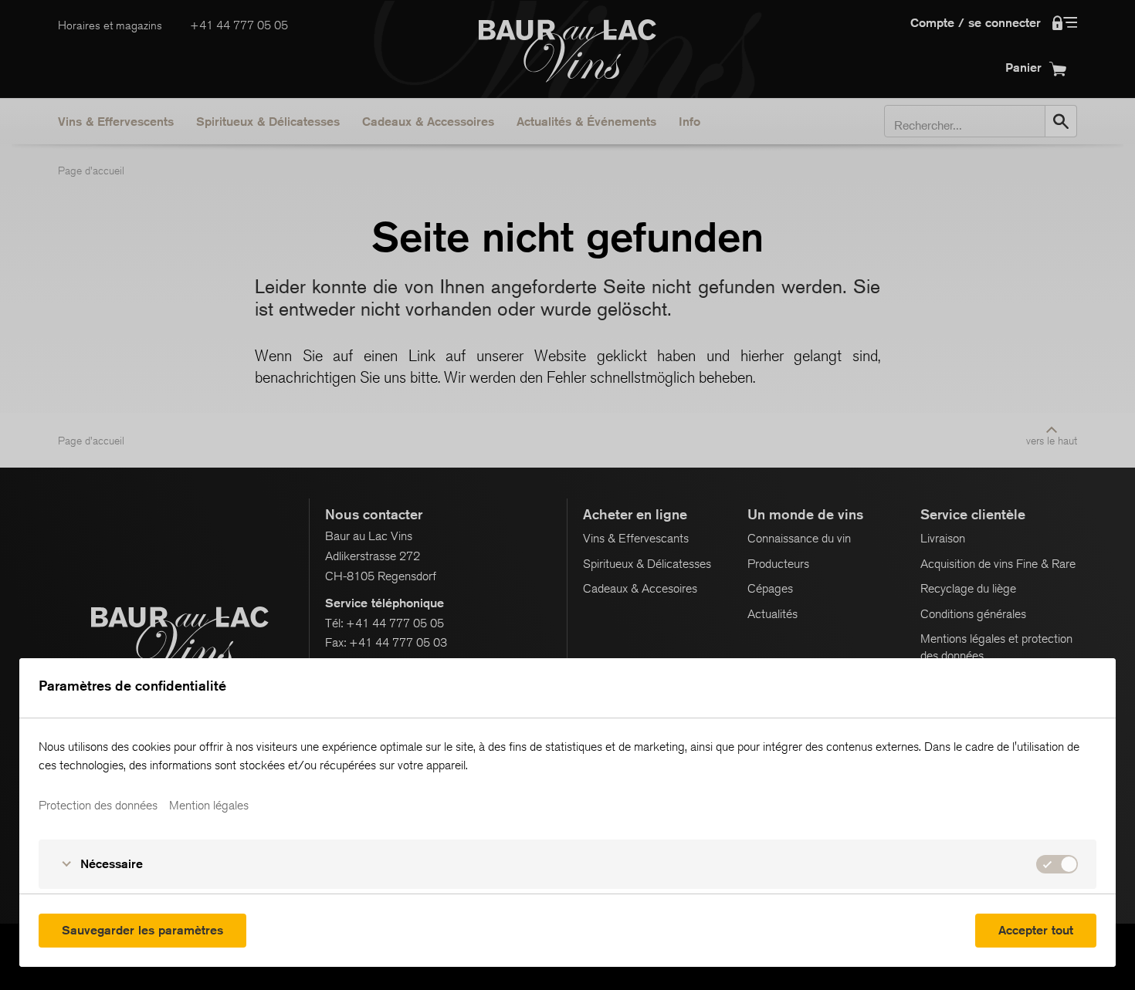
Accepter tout (1035, 930)
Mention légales (209, 805)
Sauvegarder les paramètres (142, 930)
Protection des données (98, 805)
